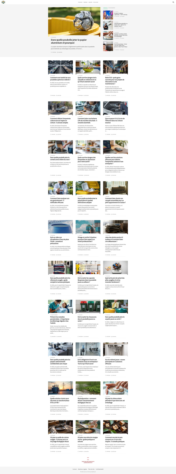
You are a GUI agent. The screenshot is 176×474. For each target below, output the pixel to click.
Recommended (111, 7)
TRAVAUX (116, 11)
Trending (105, 7)
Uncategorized (54, 314)
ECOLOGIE (54, 37)
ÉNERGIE (116, 42)
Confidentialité (99, 469)
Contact (75, 469)
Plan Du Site (91, 469)
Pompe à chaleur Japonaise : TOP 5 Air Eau (120, 14)
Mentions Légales (82, 469)
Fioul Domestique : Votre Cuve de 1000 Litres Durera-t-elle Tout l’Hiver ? (120, 46)
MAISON (107, 196)
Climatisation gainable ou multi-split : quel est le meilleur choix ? (120, 25)
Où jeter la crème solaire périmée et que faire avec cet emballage (120, 35)
